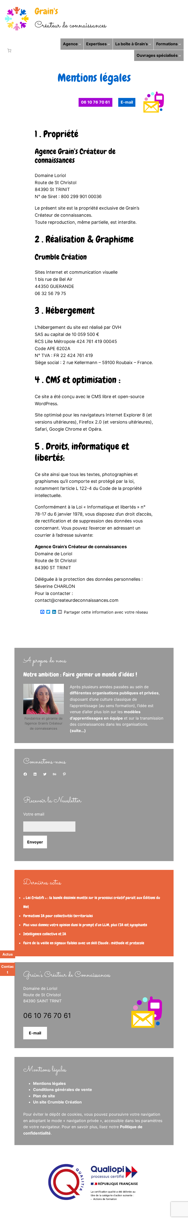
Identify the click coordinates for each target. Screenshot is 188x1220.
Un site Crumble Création (57, 1102)
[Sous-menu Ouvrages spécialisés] (180, 55)
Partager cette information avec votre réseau (106, 612)
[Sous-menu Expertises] (109, 44)
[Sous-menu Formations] (180, 44)
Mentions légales (49, 1083)
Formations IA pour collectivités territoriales (58, 915)
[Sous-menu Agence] (80, 44)
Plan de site (44, 1095)
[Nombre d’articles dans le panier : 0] (8, 50)
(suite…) (78, 730)
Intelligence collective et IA (44, 933)
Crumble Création (61, 257)
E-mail (35, 1032)
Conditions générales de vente (62, 1089)
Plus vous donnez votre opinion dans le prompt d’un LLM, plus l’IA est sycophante (85, 924)
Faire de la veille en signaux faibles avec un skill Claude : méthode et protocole (83, 943)
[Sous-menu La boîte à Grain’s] (150, 44)
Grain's (46, 11)
